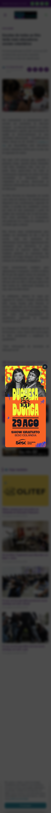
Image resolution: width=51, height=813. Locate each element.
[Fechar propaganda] (45, 366)
